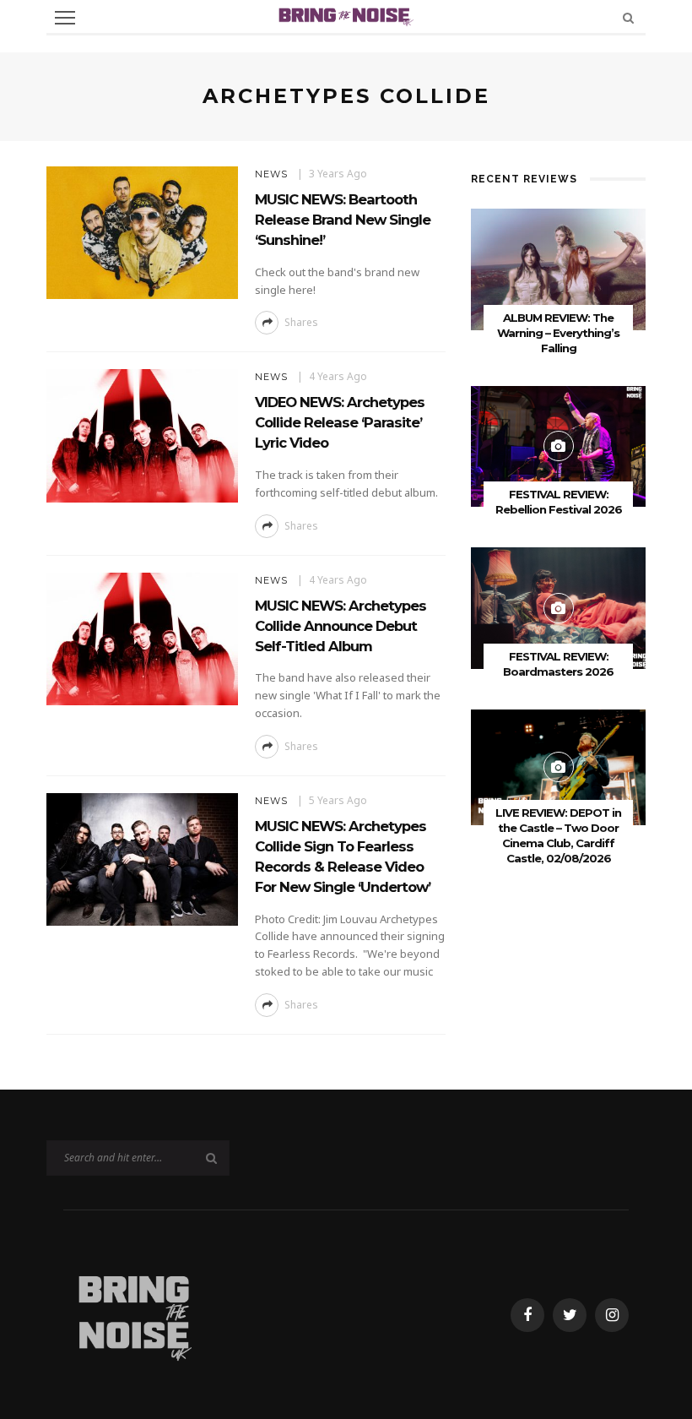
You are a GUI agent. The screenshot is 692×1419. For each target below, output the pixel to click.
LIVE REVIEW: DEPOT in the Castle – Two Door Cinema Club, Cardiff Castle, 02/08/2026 (558, 835)
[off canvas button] (65, 18)
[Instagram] (612, 1315)
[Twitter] (570, 1315)
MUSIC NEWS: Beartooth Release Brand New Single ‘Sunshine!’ (342, 219)
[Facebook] (527, 1315)
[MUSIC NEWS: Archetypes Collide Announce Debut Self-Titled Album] (142, 637)
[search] (628, 17)
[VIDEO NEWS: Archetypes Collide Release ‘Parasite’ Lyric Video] (142, 435)
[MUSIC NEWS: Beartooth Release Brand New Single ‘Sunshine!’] (142, 231)
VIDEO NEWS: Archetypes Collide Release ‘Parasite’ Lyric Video (339, 422)
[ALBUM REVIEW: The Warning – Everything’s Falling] (558, 268)
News (271, 174)
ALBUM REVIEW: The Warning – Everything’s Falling (558, 333)
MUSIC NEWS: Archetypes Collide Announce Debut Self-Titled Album (340, 626)
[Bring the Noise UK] (134, 1313)
